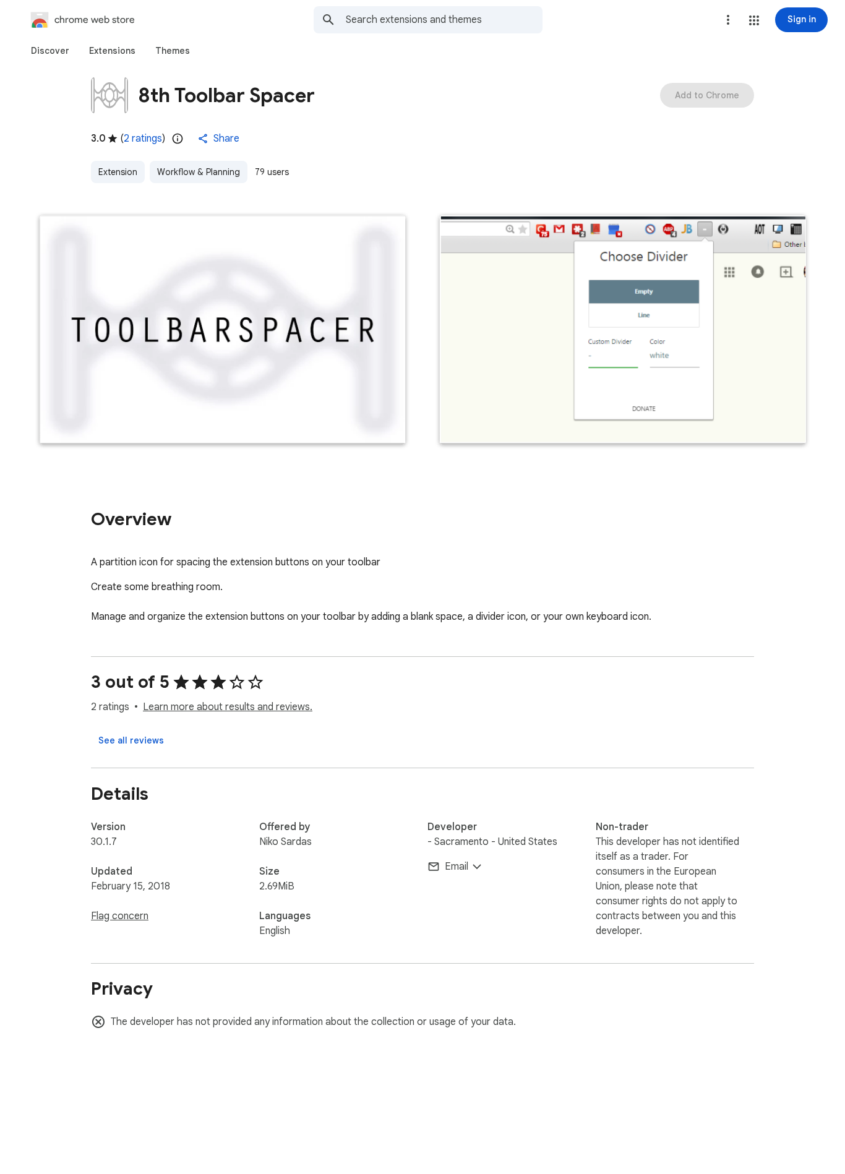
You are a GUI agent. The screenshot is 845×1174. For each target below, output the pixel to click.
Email (456, 866)
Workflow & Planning (198, 172)
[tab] (50, 51)
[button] (754, 20)
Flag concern (119, 916)
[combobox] (444, 19)
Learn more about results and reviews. (227, 707)
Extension (117, 172)
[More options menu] (728, 19)
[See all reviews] (131, 740)
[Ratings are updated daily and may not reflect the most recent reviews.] (177, 138)
